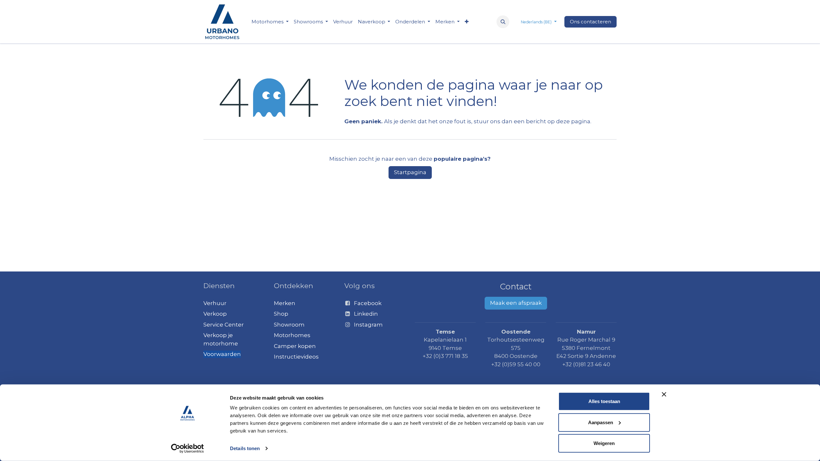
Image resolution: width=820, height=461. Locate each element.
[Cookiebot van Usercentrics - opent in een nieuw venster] (188, 448)
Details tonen (245, 448)
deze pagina (573, 121)
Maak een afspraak (516, 303)
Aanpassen (600, 422)
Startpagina (410, 172)
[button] (502, 21)
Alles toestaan (604, 401)
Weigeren (604, 443)
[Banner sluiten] (664, 394)
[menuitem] (270, 22)
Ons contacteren (590, 22)
